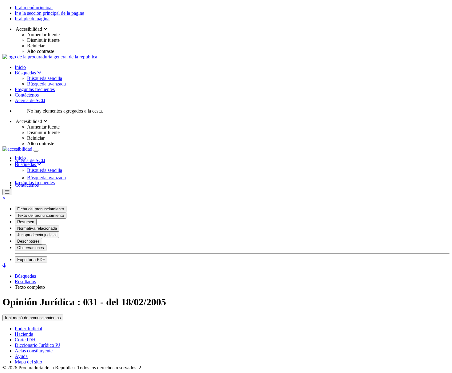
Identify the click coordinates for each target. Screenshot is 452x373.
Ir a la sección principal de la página (49, 13)
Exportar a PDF (31, 259)
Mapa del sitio (28, 361)
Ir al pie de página (32, 18)
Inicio (20, 67)
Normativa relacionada (37, 228)
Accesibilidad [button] (29, 29)
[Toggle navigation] (36, 151)
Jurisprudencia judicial (37, 234)
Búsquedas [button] (26, 164)
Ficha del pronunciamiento (40, 209)
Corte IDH (25, 339)
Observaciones (30, 247)
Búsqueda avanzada (46, 83)
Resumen (25, 222)
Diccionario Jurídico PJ (37, 345)
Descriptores (28, 241)
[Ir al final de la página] (4, 265)
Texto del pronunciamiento (40, 215)
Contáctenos (27, 94)
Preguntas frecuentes (35, 89)
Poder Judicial (28, 328)
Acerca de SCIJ (30, 100)
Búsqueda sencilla (44, 78)
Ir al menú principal (34, 7)
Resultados (25, 281)
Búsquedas (26, 72)
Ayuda (21, 356)
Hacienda (24, 334)
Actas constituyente (34, 350)
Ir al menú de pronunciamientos (33, 317)
